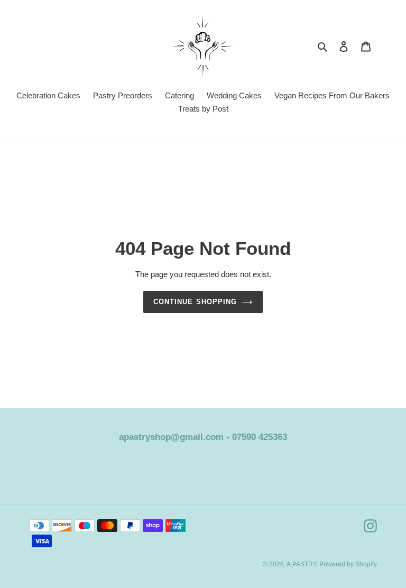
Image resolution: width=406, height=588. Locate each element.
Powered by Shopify (348, 564)
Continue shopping (195, 302)
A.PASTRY (302, 564)
